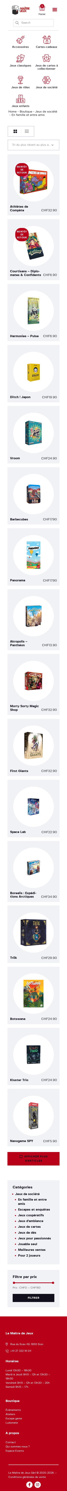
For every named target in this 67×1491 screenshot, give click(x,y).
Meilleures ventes (32, 1249)
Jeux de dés (27, 1232)
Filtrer (33, 1298)
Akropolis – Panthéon (18, 643)
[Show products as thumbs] (15, 131)
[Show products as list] (27, 131)
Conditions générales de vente (27, 1477)
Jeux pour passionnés (34, 1238)
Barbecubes (19, 519)
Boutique (26, 111)
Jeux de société (46, 111)
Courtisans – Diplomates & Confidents (25, 273)
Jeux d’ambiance (30, 1221)
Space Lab (18, 832)
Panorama (17, 580)
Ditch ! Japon (20, 397)
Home (12, 111)
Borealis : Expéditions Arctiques (23, 895)
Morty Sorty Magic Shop (24, 708)
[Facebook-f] (29, 1485)
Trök (13, 957)
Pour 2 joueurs (29, 1255)
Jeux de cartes (29, 1226)
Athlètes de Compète (19, 208)
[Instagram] (37, 1485)
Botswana (17, 1018)
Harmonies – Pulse (24, 336)
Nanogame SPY (21, 1141)
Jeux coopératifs (31, 1215)
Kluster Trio (19, 1080)
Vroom (15, 458)
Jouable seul (27, 1244)
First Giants (19, 771)
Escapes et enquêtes (34, 1209)
